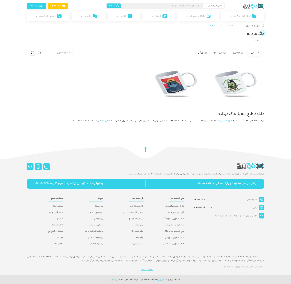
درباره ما (59, 237)
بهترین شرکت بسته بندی (133, 212)
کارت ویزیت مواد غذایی (174, 206)
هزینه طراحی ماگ (108, 121)
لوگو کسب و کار (137, 231)
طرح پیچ (161, 279)
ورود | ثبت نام (36, 5)
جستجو (112, 5)
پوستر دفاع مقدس (95, 237)
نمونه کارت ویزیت (55, 212)
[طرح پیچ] (244, 6)
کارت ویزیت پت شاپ (175, 212)
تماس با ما (58, 244)
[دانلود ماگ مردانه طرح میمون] (175, 82)
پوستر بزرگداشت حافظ (94, 231)
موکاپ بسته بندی (136, 218)
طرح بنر (60, 218)
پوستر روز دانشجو (96, 212)
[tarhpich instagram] (38, 166)
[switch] (206, 53)
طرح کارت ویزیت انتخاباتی (173, 244)
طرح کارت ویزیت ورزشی (174, 237)
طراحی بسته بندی (136, 206)
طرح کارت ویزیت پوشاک (174, 231)
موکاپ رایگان (57, 206)
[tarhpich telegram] (30, 166)
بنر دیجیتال (98, 206)
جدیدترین (255, 52)
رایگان (200, 52)
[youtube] (46, 166)
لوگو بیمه (140, 237)
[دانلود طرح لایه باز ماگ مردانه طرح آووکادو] (235, 82)
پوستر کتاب (98, 218)
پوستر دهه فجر (97, 244)
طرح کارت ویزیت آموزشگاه (173, 218)
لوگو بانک (139, 225)
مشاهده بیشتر (147, 270)
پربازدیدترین (238, 52)
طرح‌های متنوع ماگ (224, 121)
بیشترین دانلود (219, 52)
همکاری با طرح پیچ (55, 231)
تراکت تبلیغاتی (57, 225)
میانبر (113, 279)
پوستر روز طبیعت (96, 225)
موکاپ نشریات (137, 244)
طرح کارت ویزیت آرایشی (174, 225)
